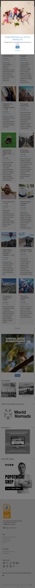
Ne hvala (17, 50)
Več (17, 47)
